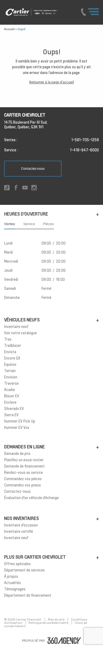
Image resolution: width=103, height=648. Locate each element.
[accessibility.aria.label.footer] (64, 640)
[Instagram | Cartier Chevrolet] (34, 188)
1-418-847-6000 (84, 150)
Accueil (9, 29)
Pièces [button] (48, 224)
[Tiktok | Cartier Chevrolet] (7, 188)
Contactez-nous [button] (32, 169)
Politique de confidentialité (49, 623)
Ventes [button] (9, 224)
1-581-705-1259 (85, 140)
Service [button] (29, 224)
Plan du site (56, 619)
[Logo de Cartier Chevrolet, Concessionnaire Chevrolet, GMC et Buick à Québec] (39, 12)
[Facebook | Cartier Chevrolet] (16, 188)
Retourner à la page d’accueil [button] (51, 82)
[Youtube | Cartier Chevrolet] (25, 188)
